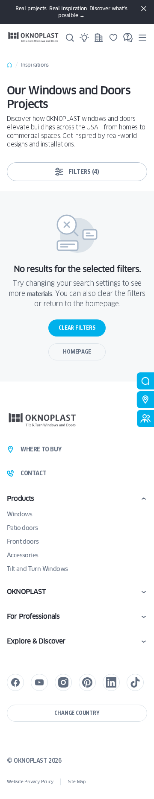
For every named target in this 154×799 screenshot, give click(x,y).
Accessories (22, 555)
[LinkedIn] (111, 682)
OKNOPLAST (26, 591)
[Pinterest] (87, 682)
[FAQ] (128, 37)
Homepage (77, 351)
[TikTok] (135, 682)
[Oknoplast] (33, 37)
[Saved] (113, 37)
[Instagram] (63, 682)
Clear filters (77, 328)
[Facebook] (15, 682)
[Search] (69, 37)
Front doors (22, 541)
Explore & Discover (36, 641)
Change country (76, 713)
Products (20, 498)
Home (9, 64)
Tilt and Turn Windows (37, 569)
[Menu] (142, 37)
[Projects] (99, 37)
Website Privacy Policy (30, 781)
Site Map (77, 781)
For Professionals (33, 616)
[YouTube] (39, 682)
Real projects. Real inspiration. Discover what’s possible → (71, 11)
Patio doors (22, 528)
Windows (20, 514)
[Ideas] (84, 37)
